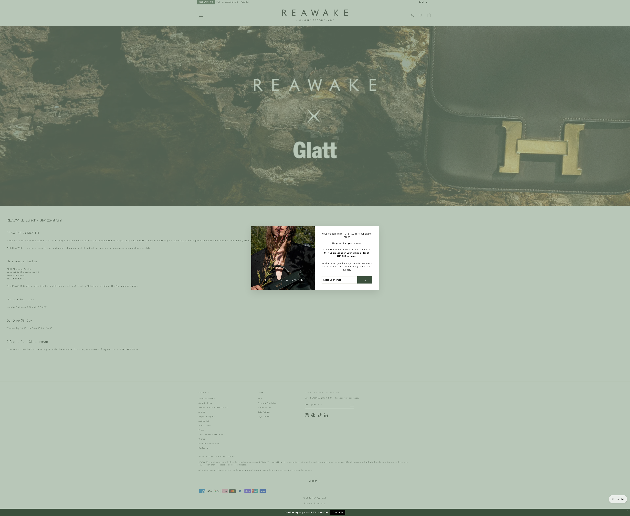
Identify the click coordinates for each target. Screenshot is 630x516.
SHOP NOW (338, 512)
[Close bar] (628, 511)
